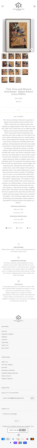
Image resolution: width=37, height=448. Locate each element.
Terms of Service (7, 378)
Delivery (4, 367)
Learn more (22, 251)
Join (32, 398)
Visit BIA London (7, 364)
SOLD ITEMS (5, 348)
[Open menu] (4, 6)
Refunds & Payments (8, 370)
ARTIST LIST (5, 345)
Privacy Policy (6, 376)
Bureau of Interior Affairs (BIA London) (16, 426)
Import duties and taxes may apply (23, 274)
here (3, 271)
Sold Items (18, 98)
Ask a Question (18, 116)
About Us (5, 362)
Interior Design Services (10, 373)
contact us (14, 293)
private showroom (11, 286)
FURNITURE (5, 342)
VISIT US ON (14, 430)
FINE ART (4, 331)
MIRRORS (4, 337)
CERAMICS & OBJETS (7, 334)
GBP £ (16, 421)
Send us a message (10, 414)
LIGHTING (4, 339)
